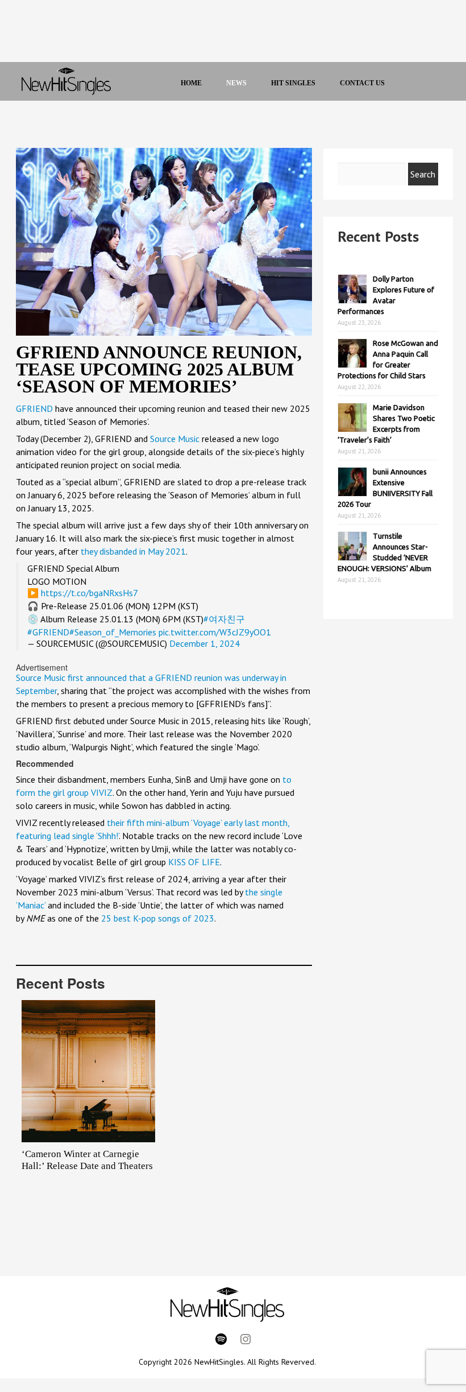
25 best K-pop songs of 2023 (157, 918)
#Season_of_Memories (112, 632)
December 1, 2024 (204, 643)
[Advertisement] (220, 34)
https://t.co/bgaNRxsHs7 (89, 592)
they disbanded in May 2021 (132, 551)
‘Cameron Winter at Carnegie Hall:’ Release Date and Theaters (87, 1160)
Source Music (174, 438)
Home (191, 83)
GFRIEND (34, 408)
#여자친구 (224, 619)
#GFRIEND (48, 632)
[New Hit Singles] (66, 81)
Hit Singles (293, 83)
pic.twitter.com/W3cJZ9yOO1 (215, 632)
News (236, 83)
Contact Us (362, 83)
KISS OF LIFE (194, 862)
